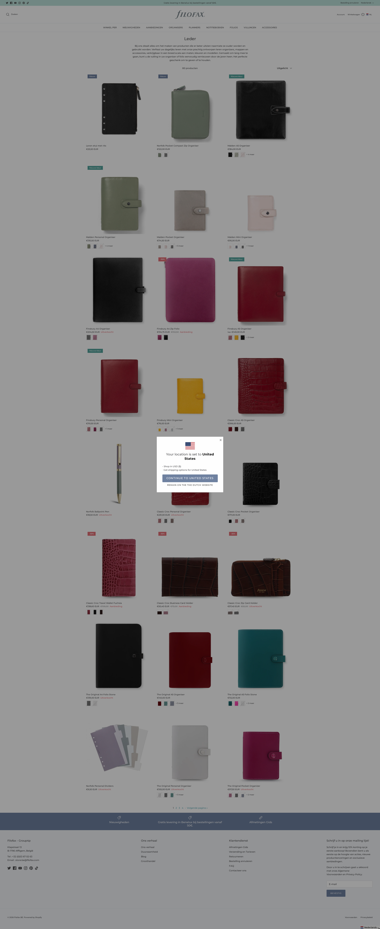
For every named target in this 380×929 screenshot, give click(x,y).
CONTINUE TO (189, 478)
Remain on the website (190, 485)
